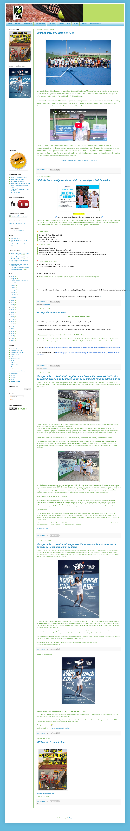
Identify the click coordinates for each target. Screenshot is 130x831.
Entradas (14, 396)
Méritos (13, 367)
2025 (12, 300)
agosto (14, 278)
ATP (12, 246)
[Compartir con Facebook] (57, 170)
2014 (12, 326)
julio (13, 285)
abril (13, 292)
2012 (12, 331)
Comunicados (27, 23)
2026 (12, 276)
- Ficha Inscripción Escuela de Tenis (20, 183)
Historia (75, 23)
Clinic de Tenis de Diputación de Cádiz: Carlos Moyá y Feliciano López (74, 180)
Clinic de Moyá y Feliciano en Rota (55, 33)
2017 (12, 319)
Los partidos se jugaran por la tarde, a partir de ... (19, 264)
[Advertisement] (15, 443)
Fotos (68, 23)
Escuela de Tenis (40, 23)
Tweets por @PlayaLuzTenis (17, 223)
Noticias (17, 23)
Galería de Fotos (15, 238)
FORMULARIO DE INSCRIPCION (46, 793)
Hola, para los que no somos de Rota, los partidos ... (20, 268)
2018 (12, 317)
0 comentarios (41, 169)
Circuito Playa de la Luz (17, 352)
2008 (12, 340)
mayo (14, 290)
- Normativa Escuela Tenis (18, 181)
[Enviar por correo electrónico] (51, 170)
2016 (12, 321)
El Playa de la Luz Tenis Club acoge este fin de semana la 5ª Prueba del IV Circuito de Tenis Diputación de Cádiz (76, 545)
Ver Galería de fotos (42, 528)
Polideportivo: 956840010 (18, 231)
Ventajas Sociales (95, 23)
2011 (12, 333)
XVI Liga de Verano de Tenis (51, 312)
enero (14, 297)
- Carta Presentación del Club (19, 177)
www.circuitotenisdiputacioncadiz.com (60, 728)
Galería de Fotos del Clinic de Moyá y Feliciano (79, 160)
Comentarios (15, 400)
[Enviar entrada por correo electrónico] (47, 169)
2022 (12, 307)
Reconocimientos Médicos (18, 371)
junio (14, 287)
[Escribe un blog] (53, 170)
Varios (12, 379)
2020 (12, 312)
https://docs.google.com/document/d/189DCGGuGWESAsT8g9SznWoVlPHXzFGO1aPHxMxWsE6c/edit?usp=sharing (82, 347)
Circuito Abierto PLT (16, 350)
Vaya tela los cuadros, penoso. (19, 260)
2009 (12, 338)
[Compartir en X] (55, 170)
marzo (14, 294)
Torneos (10, 23)
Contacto (61, 23)
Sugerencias (14, 373)
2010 (12, 336)
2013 (12, 329)
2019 (12, 314)
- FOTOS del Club (15, 192)
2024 (12, 302)
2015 (12, 324)
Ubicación (84, 23)
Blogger (71, 818)
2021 (12, 309)
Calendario (51, 23)
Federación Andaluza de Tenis (19, 244)
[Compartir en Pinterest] (58, 170)
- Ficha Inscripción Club (17, 179)
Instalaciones (14, 365)
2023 (12, 305)
